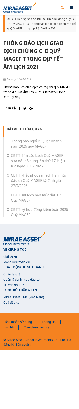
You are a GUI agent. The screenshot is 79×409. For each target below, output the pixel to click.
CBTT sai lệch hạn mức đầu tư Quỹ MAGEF (36, 198)
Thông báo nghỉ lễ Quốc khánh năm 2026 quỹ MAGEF (36, 144)
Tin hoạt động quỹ (59, 19)
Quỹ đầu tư (11, 302)
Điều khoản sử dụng (17, 322)
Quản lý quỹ (11, 274)
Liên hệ (8, 327)
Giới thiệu (10, 257)
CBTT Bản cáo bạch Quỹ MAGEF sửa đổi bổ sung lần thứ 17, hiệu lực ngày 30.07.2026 (38, 160)
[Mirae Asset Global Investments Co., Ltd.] (19, 7)
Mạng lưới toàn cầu (17, 262)
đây (17, 97)
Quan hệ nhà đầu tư (28, 19)
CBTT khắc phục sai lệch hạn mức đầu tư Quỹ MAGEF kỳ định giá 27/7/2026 (38, 180)
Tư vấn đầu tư (13, 285)
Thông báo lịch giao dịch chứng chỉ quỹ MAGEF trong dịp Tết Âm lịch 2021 (41, 26)
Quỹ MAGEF (17, 24)
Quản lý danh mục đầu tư (21, 279)
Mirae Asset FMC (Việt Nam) (23, 297)
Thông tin (49, 322)
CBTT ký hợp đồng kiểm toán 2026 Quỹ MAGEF (39, 212)
